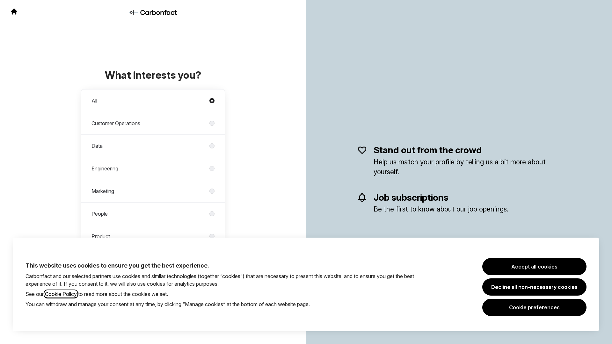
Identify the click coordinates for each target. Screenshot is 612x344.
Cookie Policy (61, 294)
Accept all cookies (534, 266)
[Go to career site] (14, 11)
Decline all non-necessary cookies (534, 287)
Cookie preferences (534, 307)
